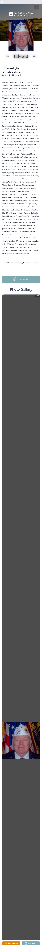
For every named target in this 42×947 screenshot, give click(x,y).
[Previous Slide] (4, 740)
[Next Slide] (37, 740)
